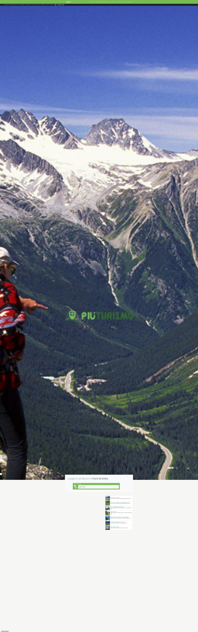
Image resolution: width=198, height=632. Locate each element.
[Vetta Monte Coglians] (107, 527)
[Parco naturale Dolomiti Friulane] (107, 508)
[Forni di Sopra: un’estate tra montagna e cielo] (107, 503)
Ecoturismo (98, 1)
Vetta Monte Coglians (114, 526)
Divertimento (28, 4)
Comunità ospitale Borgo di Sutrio (117, 522)
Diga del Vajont (113, 511)
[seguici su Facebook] (57, 5)
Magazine (125, 1)
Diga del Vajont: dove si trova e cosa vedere (119, 517)
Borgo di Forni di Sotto (114, 497)
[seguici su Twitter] (58, 5)
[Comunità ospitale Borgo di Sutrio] (107, 522)
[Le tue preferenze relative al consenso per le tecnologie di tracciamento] (1, 474)
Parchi (33, 4)
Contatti (120, 1)
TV (116, 1)
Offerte (51, 4)
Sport (18, 4)
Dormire (6, 4)
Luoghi (109, 1)
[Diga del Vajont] (107, 513)
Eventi (47, 4)
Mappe (113, 1)
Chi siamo (92, 1)
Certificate (104, 1)
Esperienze (43, 4)
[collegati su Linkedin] (55, 5)
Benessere (22, 4)
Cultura (38, 4)
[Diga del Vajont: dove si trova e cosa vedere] (107, 517)
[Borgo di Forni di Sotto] (107, 498)
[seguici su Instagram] (62, 5)
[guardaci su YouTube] (60, 5)
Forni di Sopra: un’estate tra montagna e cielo (119, 502)
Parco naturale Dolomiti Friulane (116, 506)
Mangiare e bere (12, 4)
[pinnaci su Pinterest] (63, 5)
